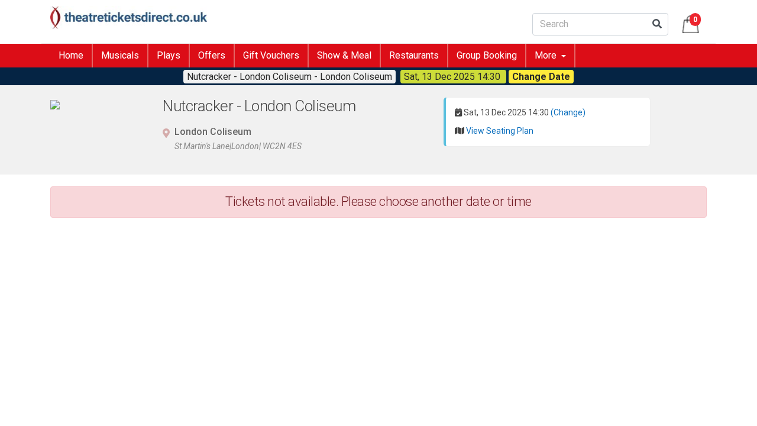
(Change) (568, 112)
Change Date (541, 76)
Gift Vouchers (271, 55)
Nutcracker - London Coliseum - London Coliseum (289, 76)
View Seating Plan (499, 130)
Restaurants (414, 55)
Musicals (120, 55)
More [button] (547, 55)
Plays (168, 55)
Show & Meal (344, 55)
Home (71, 55)
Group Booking (487, 55)
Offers (211, 55)
